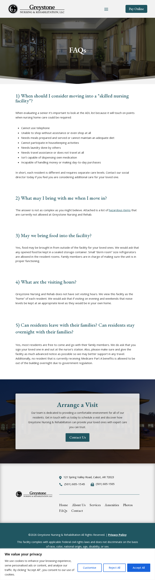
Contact (77, 511)
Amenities (112, 505)
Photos (128, 505)
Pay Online (136, 9)
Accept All (139, 567)
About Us (78, 505)
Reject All (114, 567)
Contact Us (77, 437)
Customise (89, 567)
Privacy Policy (117, 535)
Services (95, 505)
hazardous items (120, 210)
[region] (77, 564)
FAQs (63, 511)
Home (63, 505)
